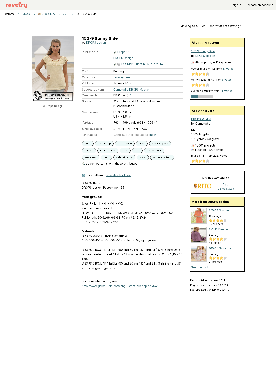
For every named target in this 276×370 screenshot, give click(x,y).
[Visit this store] (202, 186)
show (152, 134)
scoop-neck (154, 150)
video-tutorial (124, 157)
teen (106, 157)
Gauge (86, 101)
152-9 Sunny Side (203, 51)
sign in (237, 5)
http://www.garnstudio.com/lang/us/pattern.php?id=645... (121, 286)
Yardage (87, 122)
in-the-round (108, 150)
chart (142, 143)
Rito (225, 184)
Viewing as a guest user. (210, 26)
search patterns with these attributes (111, 163)
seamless (91, 157)
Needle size (90, 112)
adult (88, 143)
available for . (118, 175)
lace (125, 150)
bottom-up (104, 143)
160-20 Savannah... (222, 248)
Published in (90, 52)
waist (143, 157)
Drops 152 (54, 13)
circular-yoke (160, 143)
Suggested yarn (93, 89)
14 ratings (226, 90)
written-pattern (162, 157)
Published (88, 83)
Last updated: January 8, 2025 (209, 289)
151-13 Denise (218, 229)
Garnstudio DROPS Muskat (131, 89)
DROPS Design (123, 58)
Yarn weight (90, 95)
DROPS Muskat (201, 119)
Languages (89, 134)
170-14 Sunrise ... (220, 210)
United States (226, 188)
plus (137, 150)
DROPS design (96, 42)
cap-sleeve (125, 143)
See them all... (200, 267)
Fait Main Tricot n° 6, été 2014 (142, 64)
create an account (260, 5)
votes (228, 68)
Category (88, 77)
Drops (26, 13)
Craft (85, 71)
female (89, 150)
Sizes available (92, 128)
